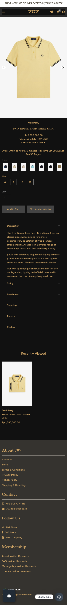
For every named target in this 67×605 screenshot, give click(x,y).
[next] (63, 67)
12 (30, 182)
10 (22, 182)
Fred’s (40, 240)
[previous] (4, 67)
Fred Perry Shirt (33, 232)
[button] (40, 209)
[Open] (9, 595)
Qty (4, 191)
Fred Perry (33, 122)
